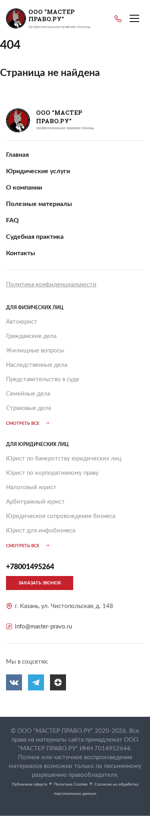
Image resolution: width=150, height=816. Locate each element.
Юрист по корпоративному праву (52, 473)
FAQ (12, 220)
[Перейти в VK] (14, 682)
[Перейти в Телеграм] (36, 682)
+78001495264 (118, 18)
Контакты (20, 253)
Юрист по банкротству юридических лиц (64, 459)
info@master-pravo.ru (43, 627)
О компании (24, 187)
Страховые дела (28, 408)
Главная (17, 155)
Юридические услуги (38, 171)
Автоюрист (21, 322)
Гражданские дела (31, 336)
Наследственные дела (36, 365)
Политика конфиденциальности (51, 285)
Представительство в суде (42, 379)
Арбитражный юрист (35, 502)
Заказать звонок (39, 583)
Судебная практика (35, 237)
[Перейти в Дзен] (58, 682)
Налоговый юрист (31, 487)
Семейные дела (28, 394)
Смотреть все (22, 423)
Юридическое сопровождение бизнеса (60, 516)
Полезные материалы (39, 204)
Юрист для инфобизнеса (40, 531)
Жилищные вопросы (35, 351)
